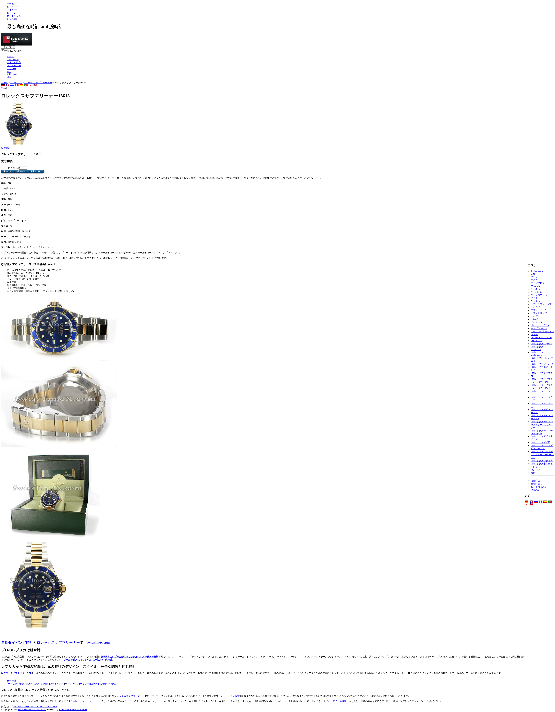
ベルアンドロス (539, 322)
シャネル (535, 289)
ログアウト (12, 6)
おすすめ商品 (14, 62)
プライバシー (14, 65)
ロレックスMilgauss (541, 343)
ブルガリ (535, 316)
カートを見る (14, 16)
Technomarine (537, 271)
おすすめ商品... (538, 487)
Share (3, 88)
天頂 (533, 472)
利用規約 (20, 684)
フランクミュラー (540, 310)
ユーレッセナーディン (542, 331)
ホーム (10, 3)
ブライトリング (539, 313)
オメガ (534, 280)
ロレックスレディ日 (542, 460)
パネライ (535, 307)
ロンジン (535, 469)
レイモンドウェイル (541, 337)
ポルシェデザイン (540, 325)
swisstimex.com (98, 642)
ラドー (534, 334)
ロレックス (16, 82)
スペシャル (12, 59)
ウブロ (534, 277)
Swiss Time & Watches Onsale (32, 709)
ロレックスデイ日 (540, 442)
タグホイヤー (538, 298)
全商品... (535, 490)
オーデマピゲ (538, 283)
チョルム (535, 301)
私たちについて (35, 684)
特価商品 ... (536, 480)
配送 (46, 684)
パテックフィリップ (541, 304)
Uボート (535, 274)
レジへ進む (12, 19)
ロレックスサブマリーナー (38, 82)
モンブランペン (539, 328)
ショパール (536, 292)
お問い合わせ (14, 74)
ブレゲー (535, 319)
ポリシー (11, 68)
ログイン (11, 13)
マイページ (12, 10)
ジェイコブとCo (539, 295)
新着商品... (536, 483)
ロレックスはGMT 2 (542, 364)
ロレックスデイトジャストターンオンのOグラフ (542, 424)
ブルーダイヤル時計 (335, 701)
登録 (9, 77)
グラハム (535, 286)
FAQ (9, 71)
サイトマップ (72, 684)
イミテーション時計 (229, 696)
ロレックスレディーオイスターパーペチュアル (542, 454)
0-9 (55, 706)
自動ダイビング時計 (17, 642)
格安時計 (11, 680)
